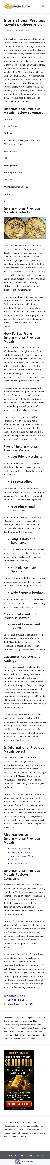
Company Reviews (16, 995)
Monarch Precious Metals (22, 855)
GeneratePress (38, 1155)
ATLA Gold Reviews (17, 999)
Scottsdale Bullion (19, 863)
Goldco (14, 859)
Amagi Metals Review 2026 (20, 1004)
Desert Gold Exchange (21, 848)
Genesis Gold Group (20, 852)
